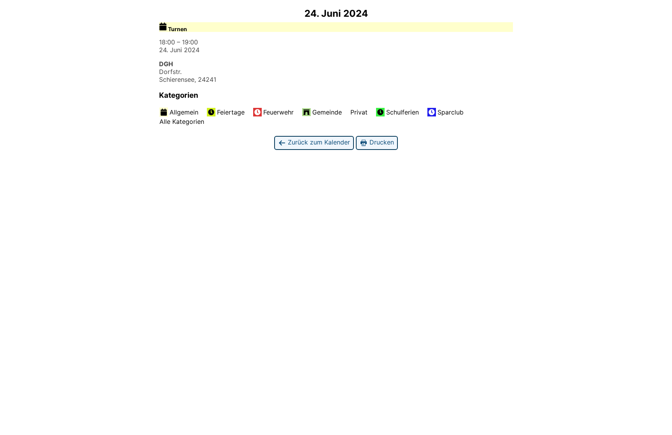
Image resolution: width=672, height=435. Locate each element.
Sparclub (451, 112)
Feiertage (231, 112)
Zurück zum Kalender (318, 142)
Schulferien (402, 112)
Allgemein (184, 112)
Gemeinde (327, 112)
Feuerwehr (278, 112)
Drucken (381, 142)
